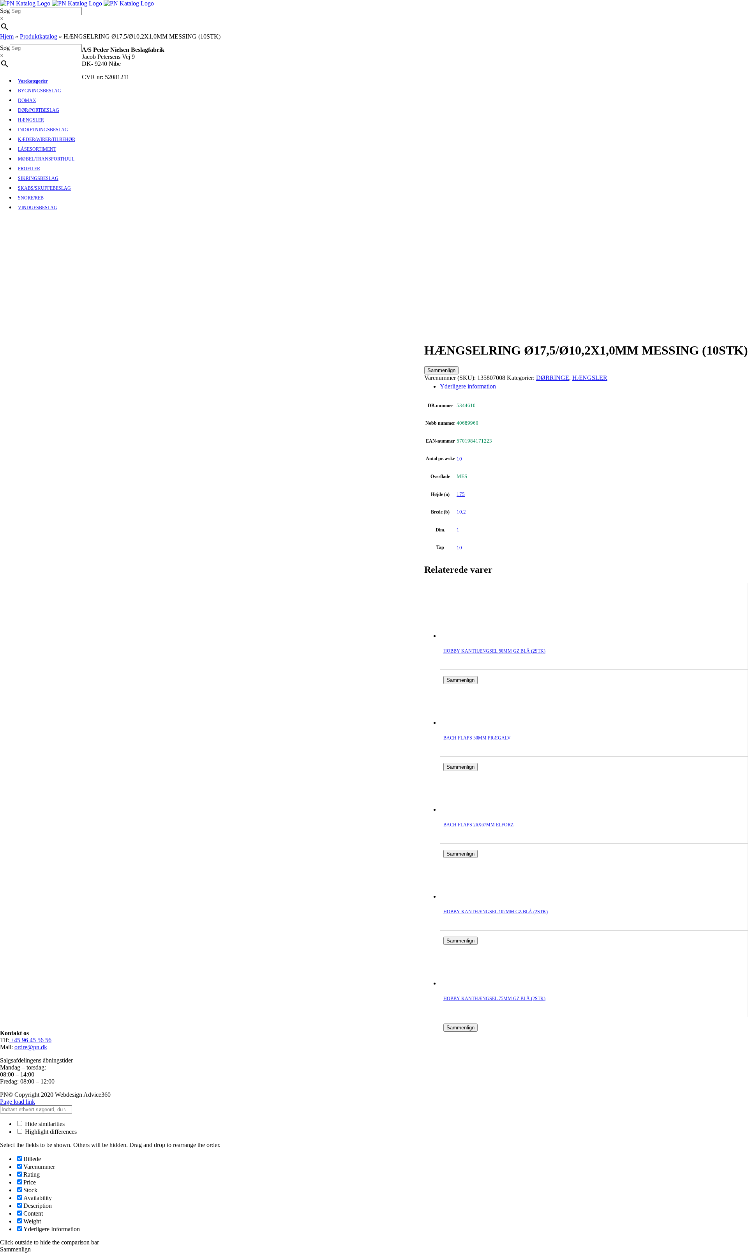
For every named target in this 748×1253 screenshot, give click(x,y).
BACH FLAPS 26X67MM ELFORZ (478, 825)
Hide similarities (44, 1124)
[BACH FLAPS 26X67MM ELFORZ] (474, 809)
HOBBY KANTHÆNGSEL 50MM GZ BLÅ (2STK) (494, 651)
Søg (5, 10)
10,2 (461, 512)
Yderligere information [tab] (468, 386)
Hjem (7, 36)
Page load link (17, 1101)
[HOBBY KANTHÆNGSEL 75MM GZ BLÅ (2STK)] (474, 983)
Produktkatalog (38, 36)
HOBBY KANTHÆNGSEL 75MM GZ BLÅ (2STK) (494, 998)
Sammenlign (441, 370)
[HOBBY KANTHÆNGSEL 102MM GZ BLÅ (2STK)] (474, 896)
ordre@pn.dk (30, 1047)
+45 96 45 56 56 (30, 1040)
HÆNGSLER (589, 377)
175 (461, 494)
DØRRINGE (552, 377)
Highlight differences (50, 1131)
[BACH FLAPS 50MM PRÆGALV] (474, 722)
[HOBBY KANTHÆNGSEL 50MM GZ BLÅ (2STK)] (474, 635)
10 (459, 459)
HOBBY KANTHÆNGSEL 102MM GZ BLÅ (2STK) (495, 911)
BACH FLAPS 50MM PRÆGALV (477, 738)
